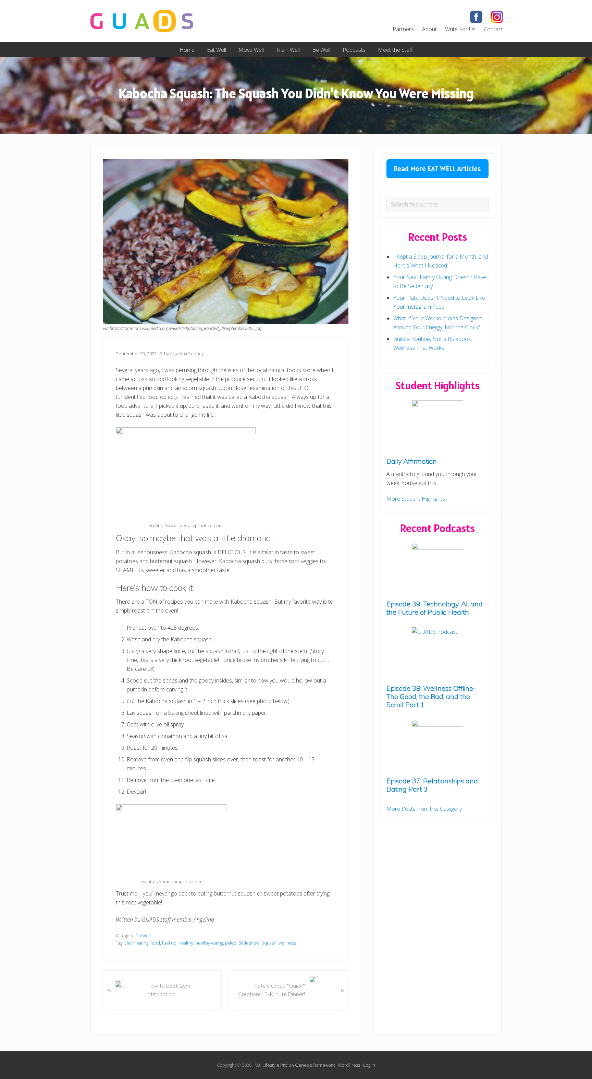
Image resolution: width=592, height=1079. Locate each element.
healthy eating (209, 943)
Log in (369, 1065)
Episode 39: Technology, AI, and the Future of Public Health (434, 608)
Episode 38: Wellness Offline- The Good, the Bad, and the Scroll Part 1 (431, 696)
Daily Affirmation (411, 461)
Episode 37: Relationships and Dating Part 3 (432, 784)
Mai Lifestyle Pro (271, 1065)
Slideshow (248, 943)
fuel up (169, 943)
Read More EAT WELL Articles (437, 168)
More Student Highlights (415, 498)
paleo (230, 943)
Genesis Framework (315, 1065)
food (155, 943)
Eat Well (143, 936)
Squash (268, 943)
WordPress (349, 1065)
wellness (287, 943)
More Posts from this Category (424, 809)
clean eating (136, 943)
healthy (185, 943)
